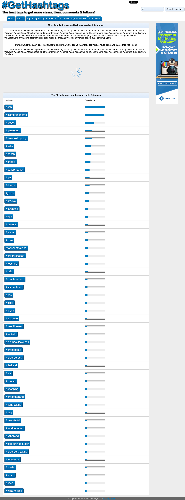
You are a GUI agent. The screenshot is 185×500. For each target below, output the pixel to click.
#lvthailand (12, 435)
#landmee (12, 318)
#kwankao (12, 208)
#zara (9, 240)
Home (11, 18)
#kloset (10, 122)
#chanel (10, 381)
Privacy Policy (110, 498)
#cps (9, 294)
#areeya (11, 200)
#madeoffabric (14, 428)
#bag (9, 412)
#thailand (11, 365)
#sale (9, 271)
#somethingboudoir (17, 443)
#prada (10, 467)
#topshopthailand (16, 247)
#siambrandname (16, 114)
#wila (9, 216)
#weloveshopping (16, 138)
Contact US (94, 18)
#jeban (10, 193)
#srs (8, 373)
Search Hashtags (174, 9)
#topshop (11, 263)
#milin (9, 146)
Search (20, 18)
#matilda (11, 334)
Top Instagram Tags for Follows (42, 18)
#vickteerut (12, 459)
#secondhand (14, 287)
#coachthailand (15, 279)
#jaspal (10, 232)
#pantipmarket (14, 169)
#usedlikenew (14, 326)
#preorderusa (14, 357)
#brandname (13, 349)
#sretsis (10, 161)
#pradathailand (15, 396)
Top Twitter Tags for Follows (73, 18)
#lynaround (12, 130)
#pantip (10, 153)
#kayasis (11, 224)
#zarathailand (14, 490)
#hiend (10, 310)
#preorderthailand (16, 451)
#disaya (10, 185)
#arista (10, 475)
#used (9, 482)
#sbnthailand (13, 404)
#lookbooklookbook (17, 341)
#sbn (9, 106)
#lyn (8, 177)
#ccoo (9, 302)
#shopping (12, 388)
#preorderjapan (15, 255)
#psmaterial (13, 420)
